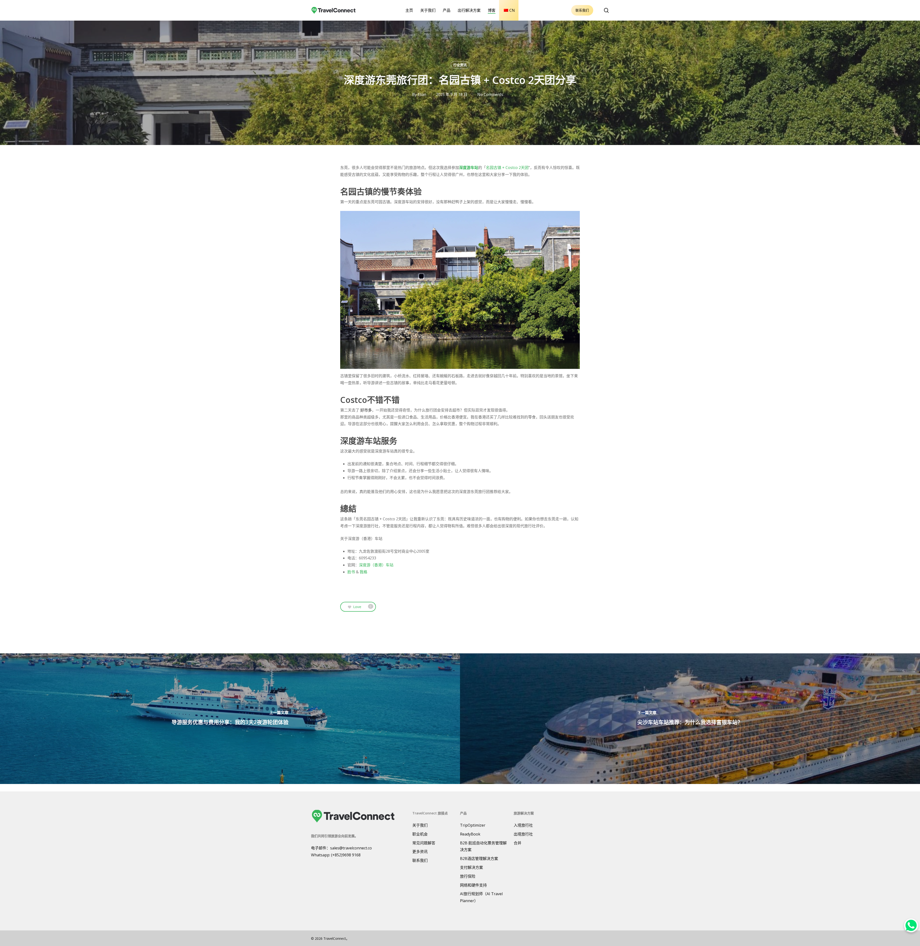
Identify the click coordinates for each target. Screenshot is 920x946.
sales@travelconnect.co (351, 848)
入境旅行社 (523, 825)
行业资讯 (460, 65)
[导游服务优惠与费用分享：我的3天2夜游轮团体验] (230, 718)
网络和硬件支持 (473, 885)
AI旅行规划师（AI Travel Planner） (481, 897)
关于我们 (420, 825)
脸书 (351, 572)
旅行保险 (467, 876)
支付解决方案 (471, 867)
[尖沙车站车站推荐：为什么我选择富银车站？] (690, 718)
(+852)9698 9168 (346, 855)
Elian (422, 94)
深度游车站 (468, 167)
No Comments (490, 94)
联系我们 (582, 10)
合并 (517, 843)
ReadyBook (470, 834)
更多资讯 (420, 851)
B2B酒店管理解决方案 (479, 858)
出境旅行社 (523, 834)
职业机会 (420, 834)
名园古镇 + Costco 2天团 (507, 167)
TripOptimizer (472, 825)
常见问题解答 (423, 843)
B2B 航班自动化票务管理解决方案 (483, 846)
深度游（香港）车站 (376, 565)
